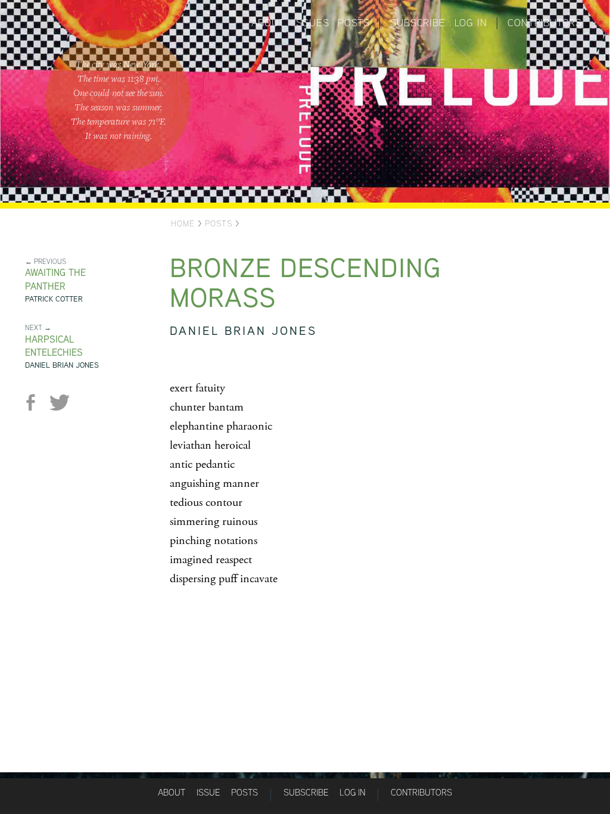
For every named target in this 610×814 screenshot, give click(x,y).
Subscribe (417, 22)
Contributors (545, 22)
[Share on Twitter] (59, 402)
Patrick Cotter (54, 299)
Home (183, 223)
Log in (471, 22)
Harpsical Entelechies (54, 346)
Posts (353, 22)
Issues (311, 22)
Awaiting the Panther (55, 279)
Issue (208, 792)
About (268, 22)
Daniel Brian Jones (62, 365)
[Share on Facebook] (35, 402)
